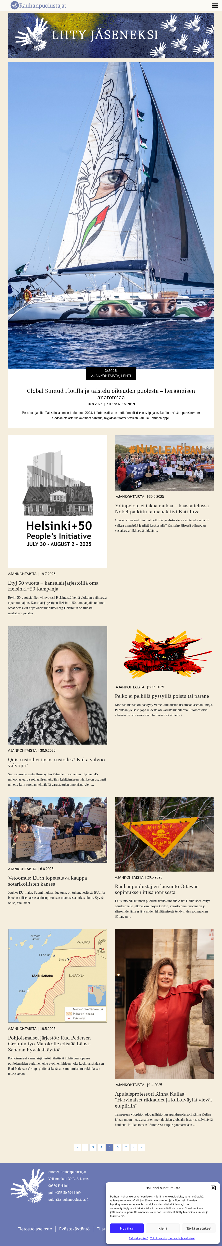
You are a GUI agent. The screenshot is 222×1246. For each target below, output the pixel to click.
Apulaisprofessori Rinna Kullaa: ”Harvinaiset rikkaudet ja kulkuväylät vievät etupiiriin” (163, 1100)
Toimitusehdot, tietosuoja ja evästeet (172, 1238)
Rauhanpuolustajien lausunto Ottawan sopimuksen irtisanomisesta (157, 889)
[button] (213, 1188)
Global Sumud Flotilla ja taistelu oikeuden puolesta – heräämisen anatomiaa (111, 394)
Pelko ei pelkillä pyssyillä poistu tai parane (162, 696)
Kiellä (162, 1228)
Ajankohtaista (22, 574)
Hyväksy (127, 1228)
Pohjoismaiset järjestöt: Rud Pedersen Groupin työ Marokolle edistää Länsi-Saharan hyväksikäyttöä (49, 1043)
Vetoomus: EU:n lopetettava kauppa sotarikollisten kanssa (47, 881)
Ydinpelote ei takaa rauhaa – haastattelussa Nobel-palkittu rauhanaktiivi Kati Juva (162, 508)
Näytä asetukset (199, 1228)
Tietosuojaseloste (35, 1228)
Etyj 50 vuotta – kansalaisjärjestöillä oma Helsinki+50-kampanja (53, 586)
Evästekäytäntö (138, 1238)
